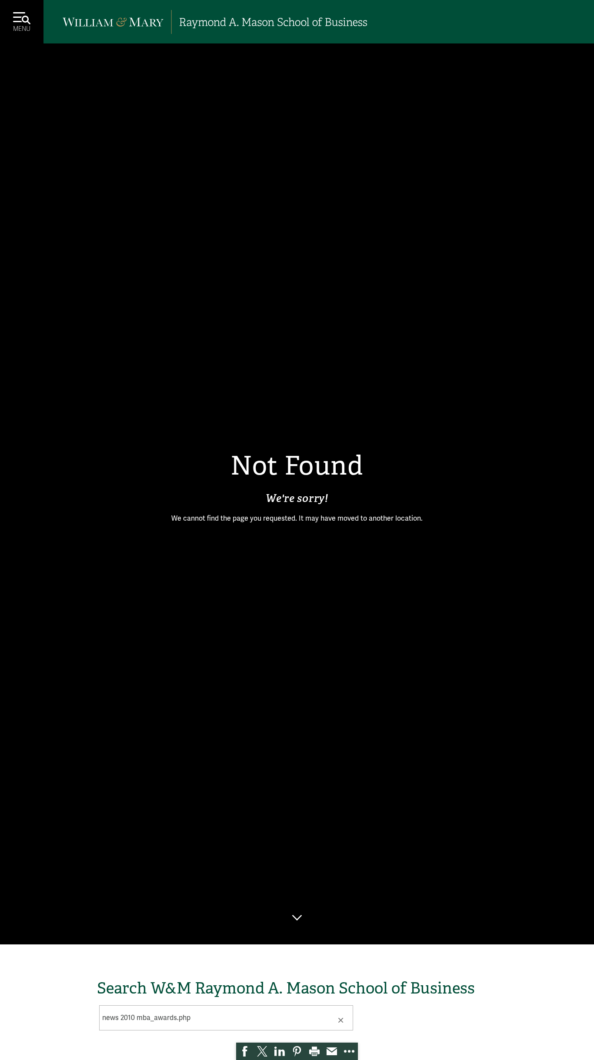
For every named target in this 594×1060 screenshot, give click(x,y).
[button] (340, 1019)
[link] (245, 1051)
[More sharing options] (349, 1051)
